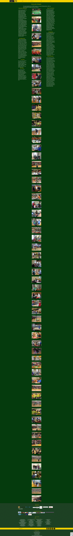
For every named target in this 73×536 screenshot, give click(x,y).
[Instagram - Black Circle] (49, 528)
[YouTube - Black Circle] (47, 528)
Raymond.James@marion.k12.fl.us (37, 535)
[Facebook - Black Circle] (52, 528)
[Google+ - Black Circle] (54, 528)
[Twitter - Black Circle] (51, 528)
